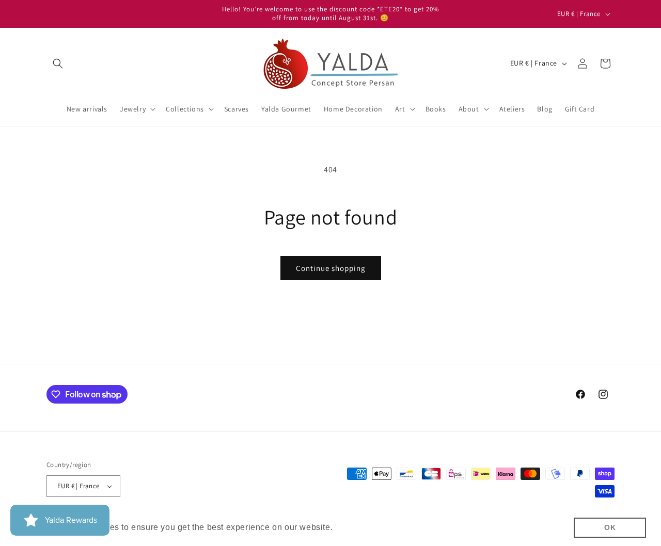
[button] (57, 63)
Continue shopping (331, 268)
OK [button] (610, 527)
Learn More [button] (359, 527)
